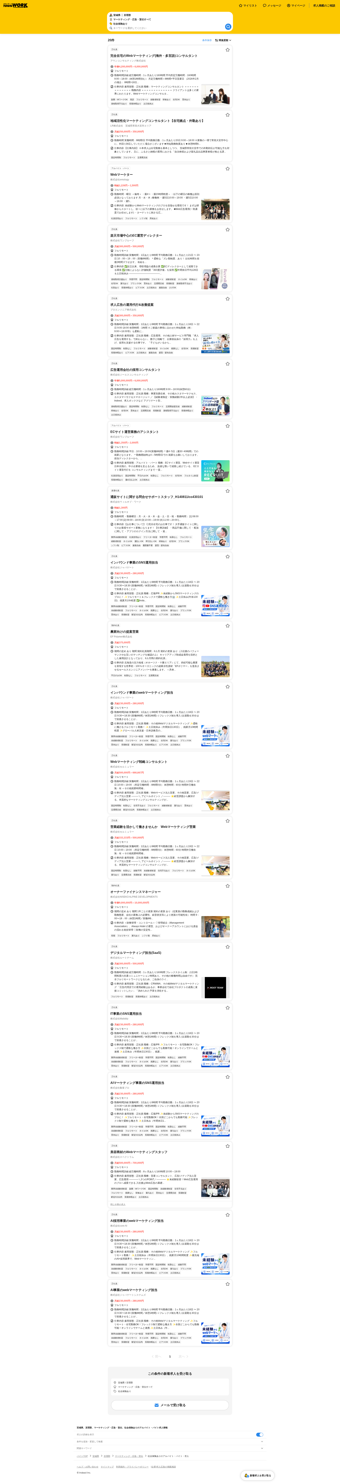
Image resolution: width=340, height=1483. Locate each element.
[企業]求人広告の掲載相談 (163, 1467)
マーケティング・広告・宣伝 (129, 1456)
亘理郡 (107, 1456)
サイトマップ (107, 1467)
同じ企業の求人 (118, 1204)
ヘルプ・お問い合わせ (87, 1467)
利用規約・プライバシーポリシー (132, 1467)
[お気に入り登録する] (227, 49)
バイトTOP (82, 1456)
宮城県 (95, 1456)
